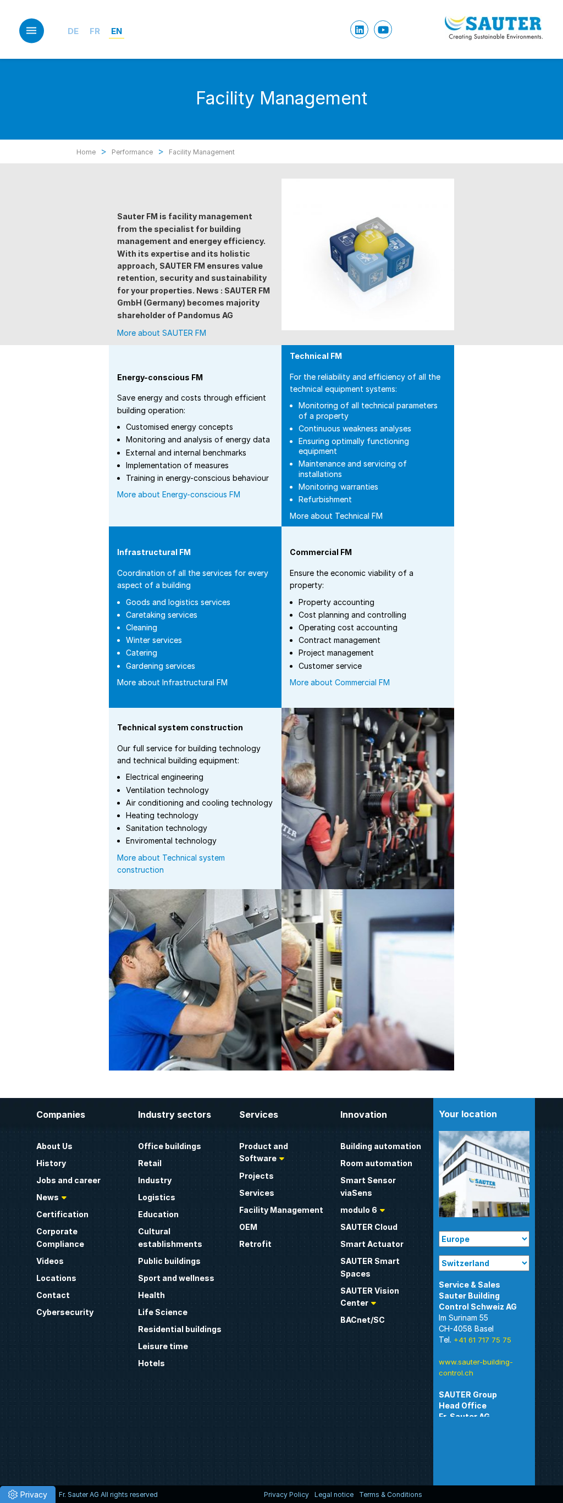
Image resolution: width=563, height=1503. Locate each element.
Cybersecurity (64, 1312)
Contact (53, 1295)
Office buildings (169, 1146)
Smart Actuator (372, 1244)
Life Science (162, 1312)
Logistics (156, 1197)
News (47, 1197)
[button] (28, 1494)
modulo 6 (358, 1209)
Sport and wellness (176, 1278)
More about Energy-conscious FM (178, 494)
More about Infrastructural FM (172, 682)
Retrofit (255, 1244)
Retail (150, 1163)
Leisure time (163, 1346)
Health (151, 1295)
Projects (256, 1175)
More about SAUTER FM (161, 332)
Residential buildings (180, 1329)
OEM (248, 1227)
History (51, 1163)
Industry (155, 1180)
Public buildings (169, 1261)
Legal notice (334, 1494)
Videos (50, 1261)
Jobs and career (68, 1180)
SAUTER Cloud (369, 1227)
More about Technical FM (336, 515)
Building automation (380, 1146)
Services (256, 1192)
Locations (56, 1278)
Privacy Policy (286, 1494)
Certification (62, 1214)
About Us (54, 1146)
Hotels (151, 1363)
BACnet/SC (362, 1319)
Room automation (376, 1163)
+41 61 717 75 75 (482, 1339)
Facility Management (281, 1209)
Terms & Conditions (390, 1494)
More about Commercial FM (340, 682)
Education (158, 1214)
